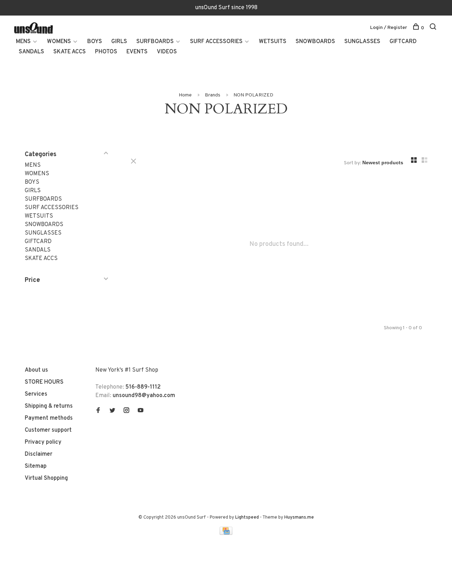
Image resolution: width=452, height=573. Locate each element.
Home (185, 95)
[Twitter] (112, 411)
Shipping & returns (49, 406)
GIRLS (119, 41)
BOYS (94, 41)
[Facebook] (98, 411)
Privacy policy (43, 442)
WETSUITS (272, 41)
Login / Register (388, 28)
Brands (212, 95)
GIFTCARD (403, 41)
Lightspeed (247, 517)
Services (36, 394)
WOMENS (59, 41)
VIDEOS (167, 51)
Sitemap (36, 466)
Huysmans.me (299, 517)
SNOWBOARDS (315, 41)
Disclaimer (38, 454)
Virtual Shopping (46, 478)
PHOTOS (106, 51)
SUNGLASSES (362, 41)
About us (36, 370)
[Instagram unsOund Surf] (126, 411)
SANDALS (31, 51)
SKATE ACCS (69, 51)
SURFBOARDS (155, 41)
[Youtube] (140, 411)
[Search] (434, 28)
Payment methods (49, 418)
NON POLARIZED (253, 95)
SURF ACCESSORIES (216, 41)
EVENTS (137, 51)
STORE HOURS (44, 382)
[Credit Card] (226, 533)
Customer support (48, 430)
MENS (23, 41)
